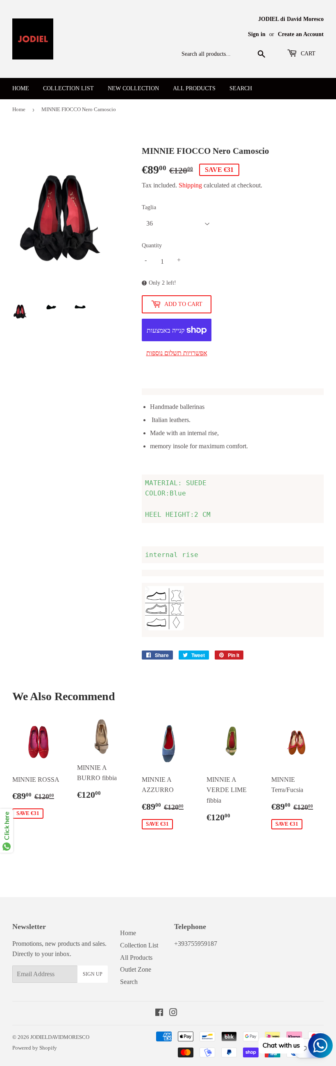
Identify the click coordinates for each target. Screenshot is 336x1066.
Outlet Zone (135, 969)
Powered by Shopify (34, 1048)
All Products (194, 88)
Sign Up (92, 974)
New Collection (133, 88)
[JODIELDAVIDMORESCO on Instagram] (173, 1013)
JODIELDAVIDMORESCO (59, 1037)
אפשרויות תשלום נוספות (176, 352)
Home (20, 88)
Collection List (68, 88)
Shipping (190, 185)
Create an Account (301, 34)
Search (240, 88)
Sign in (257, 34)
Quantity (152, 245)
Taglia (149, 207)
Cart (307, 53)
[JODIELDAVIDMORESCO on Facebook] (159, 1013)
